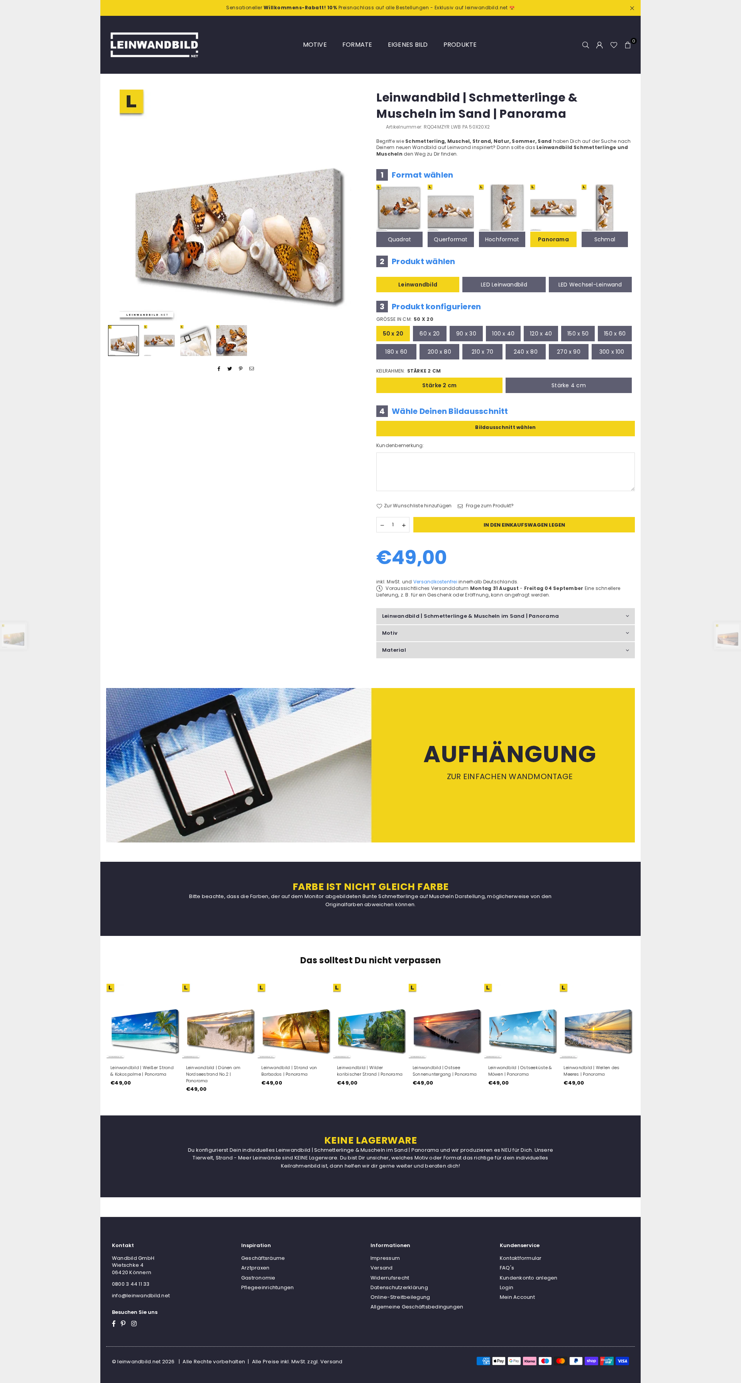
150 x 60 (615, 333)
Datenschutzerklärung (399, 1287)
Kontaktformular (521, 1258)
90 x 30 (466, 333)
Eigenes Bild (408, 44)
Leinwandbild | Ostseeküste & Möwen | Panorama (520, 1070)
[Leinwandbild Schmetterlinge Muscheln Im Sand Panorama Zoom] (231, 340)
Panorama (553, 239)
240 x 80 (526, 352)
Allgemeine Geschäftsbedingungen (416, 1306)
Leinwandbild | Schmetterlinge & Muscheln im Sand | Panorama (470, 616)
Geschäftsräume (263, 1258)
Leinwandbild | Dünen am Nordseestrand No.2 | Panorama (213, 1074)
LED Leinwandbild (504, 284)
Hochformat (502, 239)
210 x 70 (482, 352)
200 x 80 (439, 352)
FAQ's (507, 1267)
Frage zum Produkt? (489, 506)
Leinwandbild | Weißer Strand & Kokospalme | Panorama (142, 1070)
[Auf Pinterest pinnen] (241, 369)
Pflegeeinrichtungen (267, 1287)
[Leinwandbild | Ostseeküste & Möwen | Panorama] (521, 1021)
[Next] (354, 205)
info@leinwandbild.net (141, 1295)
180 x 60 (396, 352)
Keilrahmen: (408, 371)
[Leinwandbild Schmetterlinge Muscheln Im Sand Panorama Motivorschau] (159, 340)
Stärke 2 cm (439, 385)
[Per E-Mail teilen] (252, 369)
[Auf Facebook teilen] (219, 369)
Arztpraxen (255, 1267)
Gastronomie (258, 1277)
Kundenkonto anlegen (529, 1277)
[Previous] (117, 205)
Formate (357, 44)
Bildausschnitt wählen (505, 427)
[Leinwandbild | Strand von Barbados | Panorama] (294, 1021)
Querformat (450, 239)
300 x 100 (611, 352)
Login (506, 1287)
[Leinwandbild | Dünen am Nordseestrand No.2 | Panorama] (219, 1021)
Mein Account (517, 1297)
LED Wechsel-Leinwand (590, 284)
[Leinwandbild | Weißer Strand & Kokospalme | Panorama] (144, 1021)
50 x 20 (393, 333)
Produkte (460, 44)
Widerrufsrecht (389, 1277)
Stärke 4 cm (569, 385)
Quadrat (399, 239)
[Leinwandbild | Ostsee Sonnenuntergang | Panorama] (446, 1021)
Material (394, 650)
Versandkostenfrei (435, 581)
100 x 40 (503, 333)
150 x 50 (578, 333)
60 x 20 (430, 333)
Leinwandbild (417, 284)
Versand (381, 1267)
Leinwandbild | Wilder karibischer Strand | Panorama (370, 1070)
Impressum (385, 1258)
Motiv (390, 633)
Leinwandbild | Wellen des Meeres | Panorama (591, 1070)
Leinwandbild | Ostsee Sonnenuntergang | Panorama (445, 1070)
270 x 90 (568, 352)
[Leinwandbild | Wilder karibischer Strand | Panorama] (370, 1021)
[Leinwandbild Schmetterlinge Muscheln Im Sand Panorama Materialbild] (195, 340)
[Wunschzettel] (614, 45)
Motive (315, 44)
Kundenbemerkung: (400, 445)
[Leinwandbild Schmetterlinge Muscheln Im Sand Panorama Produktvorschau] (123, 340)
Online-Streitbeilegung (400, 1297)
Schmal (604, 239)
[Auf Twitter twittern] (230, 369)
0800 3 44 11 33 (131, 1284)
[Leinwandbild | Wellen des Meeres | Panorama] (597, 1021)
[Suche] (586, 45)
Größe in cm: (404, 319)
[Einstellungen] (600, 45)
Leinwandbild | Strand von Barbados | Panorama (289, 1070)
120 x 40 (541, 333)
